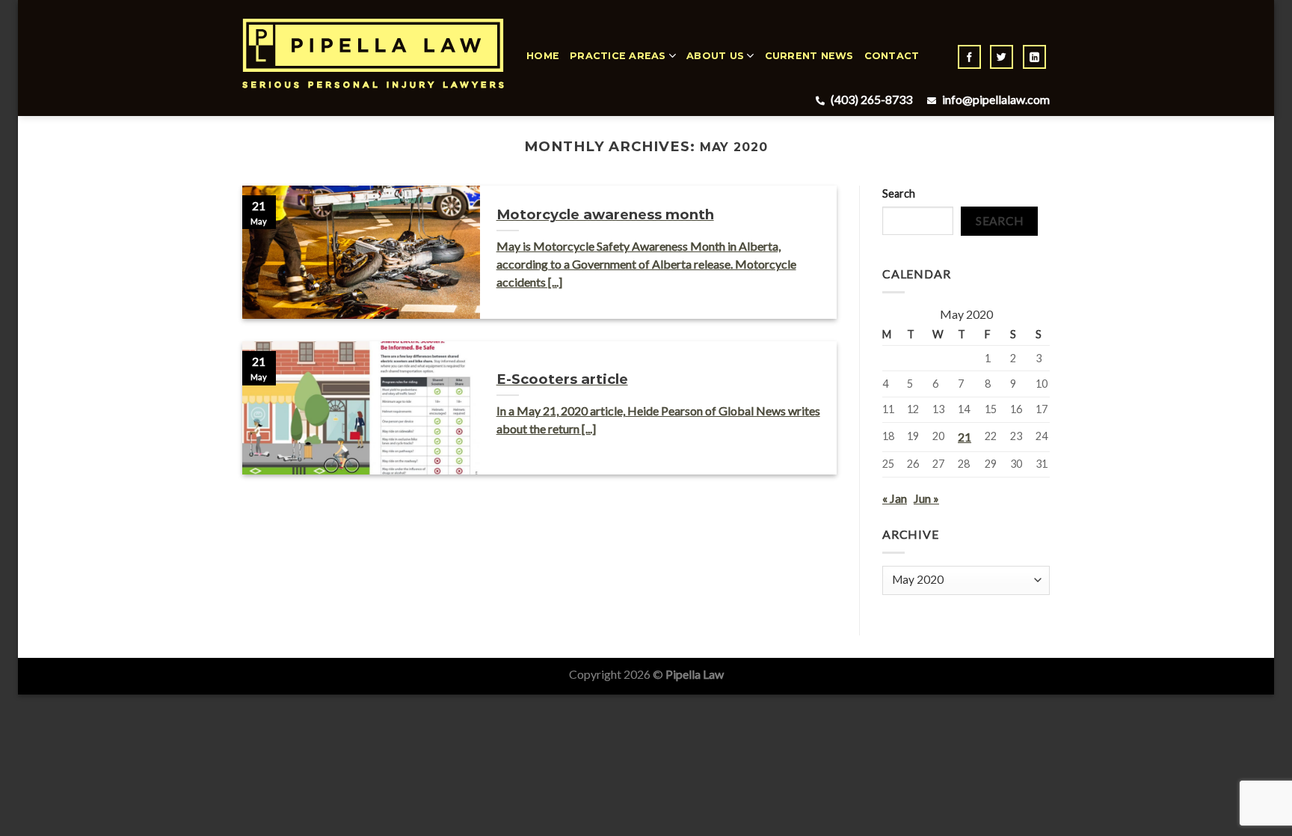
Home (542, 55)
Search (898, 193)
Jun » (926, 498)
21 (964, 437)
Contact (892, 55)
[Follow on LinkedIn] (1034, 57)
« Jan (894, 498)
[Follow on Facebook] (969, 57)
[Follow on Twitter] (1001, 57)
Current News (809, 55)
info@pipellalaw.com (995, 99)
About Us (715, 55)
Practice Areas (618, 55)
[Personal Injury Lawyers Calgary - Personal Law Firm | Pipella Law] (373, 53)
